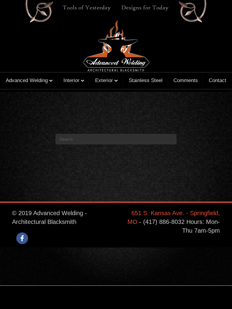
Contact (217, 80)
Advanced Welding (27, 80)
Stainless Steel (146, 80)
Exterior (104, 80)
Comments (185, 80)
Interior (71, 80)
